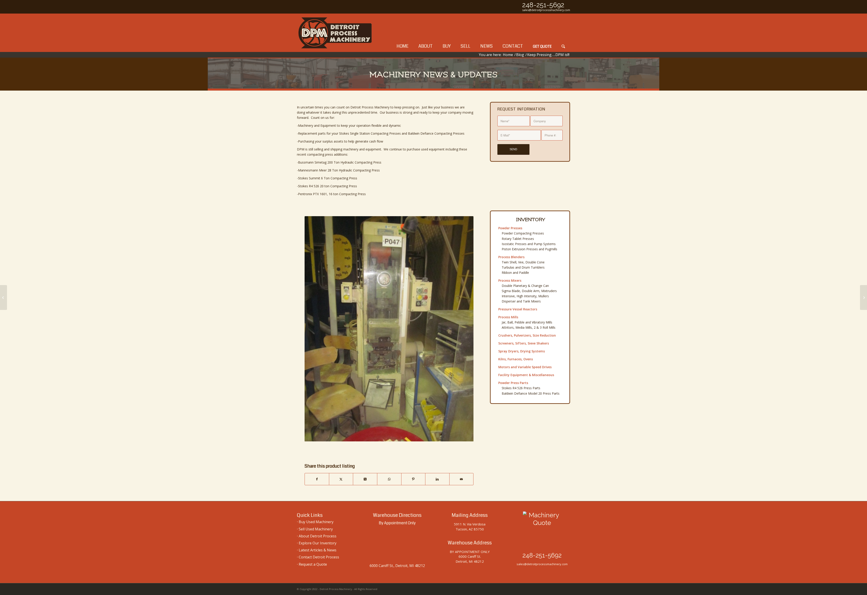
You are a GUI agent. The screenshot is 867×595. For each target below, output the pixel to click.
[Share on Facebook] (317, 479)
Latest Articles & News (317, 550)
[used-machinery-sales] (335, 33)
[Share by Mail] (461, 479)
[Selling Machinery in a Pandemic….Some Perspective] (863, 297)
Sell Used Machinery (316, 529)
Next (463, 329)
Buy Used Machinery (316, 521)
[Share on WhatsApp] (389, 479)
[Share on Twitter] (341, 479)
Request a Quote (313, 564)
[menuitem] (402, 33)
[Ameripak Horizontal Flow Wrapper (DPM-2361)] (3, 297)
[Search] (563, 33)
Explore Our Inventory (317, 543)
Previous (315, 329)
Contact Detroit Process (319, 557)
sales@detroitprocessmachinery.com (546, 10)
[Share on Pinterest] (413, 479)
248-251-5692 (543, 5)
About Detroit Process (317, 536)
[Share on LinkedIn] (437, 479)
